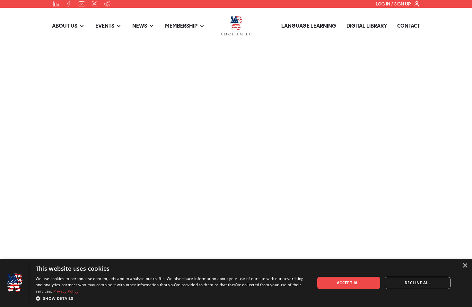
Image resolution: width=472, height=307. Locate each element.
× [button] (464, 265)
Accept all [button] (349, 282)
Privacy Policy (66, 291)
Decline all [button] (418, 282)
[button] (171, 298)
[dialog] (236, 283)
